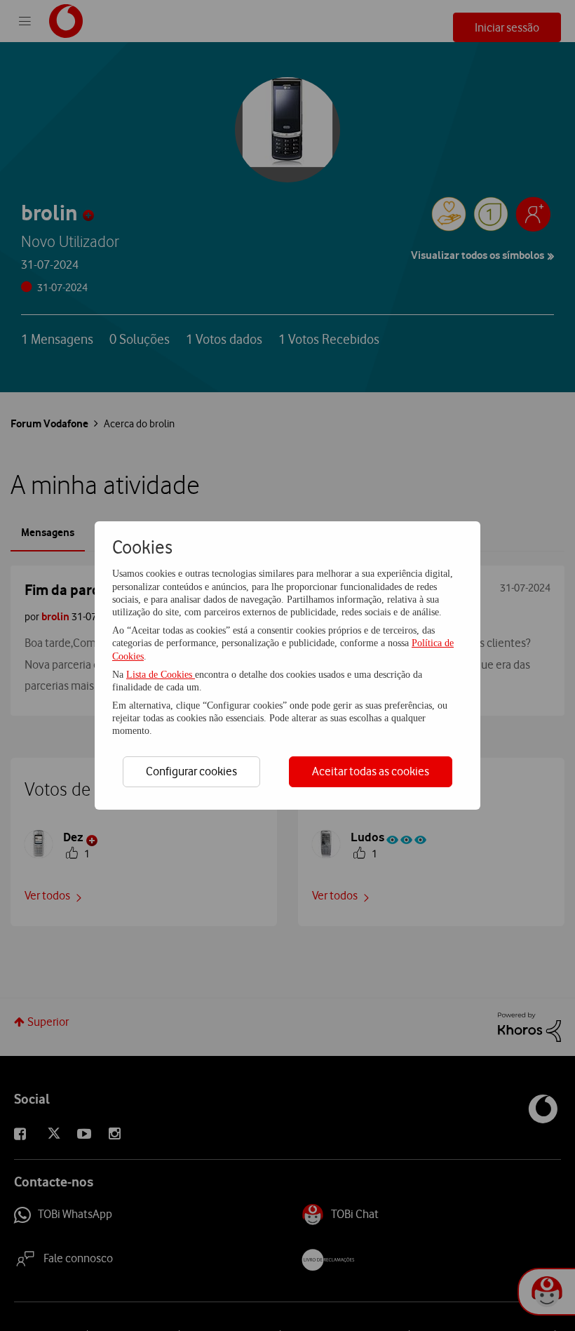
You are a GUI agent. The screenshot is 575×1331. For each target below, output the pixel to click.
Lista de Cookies (160, 674)
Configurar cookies (191, 771)
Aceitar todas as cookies (370, 771)
